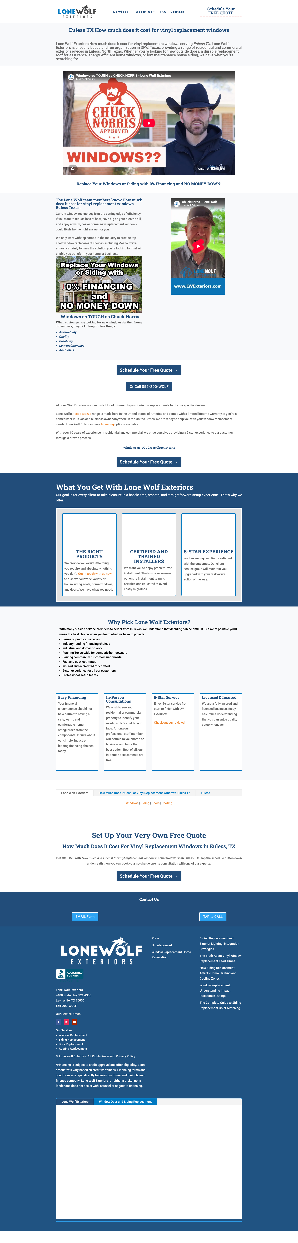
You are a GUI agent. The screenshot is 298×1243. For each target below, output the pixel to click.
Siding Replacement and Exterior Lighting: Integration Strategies (219, 943)
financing (107, 424)
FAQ (163, 12)
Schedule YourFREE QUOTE (221, 10)
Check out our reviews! (169, 722)
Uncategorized (162, 945)
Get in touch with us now (95, 573)
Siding (145, 803)
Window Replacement (73, 1035)
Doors (155, 803)
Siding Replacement (72, 1039)
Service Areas (71, 1014)
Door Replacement (71, 1044)
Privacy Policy (125, 1056)
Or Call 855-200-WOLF (149, 386)
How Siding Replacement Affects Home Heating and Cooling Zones (218, 973)
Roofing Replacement (73, 1048)
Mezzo (86, 414)
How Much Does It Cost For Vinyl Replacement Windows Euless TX (144, 793)
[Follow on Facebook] (58, 1022)
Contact (178, 12)
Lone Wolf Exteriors (74, 793)
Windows (132, 803)
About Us (144, 12)
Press (156, 938)
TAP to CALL (213, 917)
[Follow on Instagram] (66, 1022)
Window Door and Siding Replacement (125, 1101)
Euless (205, 793)
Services (121, 12)
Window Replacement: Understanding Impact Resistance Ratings (215, 990)
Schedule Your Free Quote (146, 370)
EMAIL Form (85, 917)
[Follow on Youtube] (74, 1022)
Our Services (64, 1030)
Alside (76, 414)
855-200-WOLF (66, 1006)
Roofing (167, 803)
